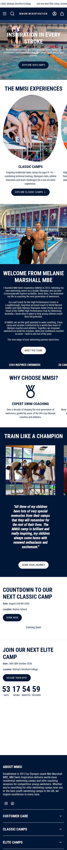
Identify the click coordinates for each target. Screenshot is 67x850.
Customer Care (15, 816)
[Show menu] (4, 13)
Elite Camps (13, 842)
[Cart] (62, 13)
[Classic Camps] (30, 128)
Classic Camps (15, 829)
